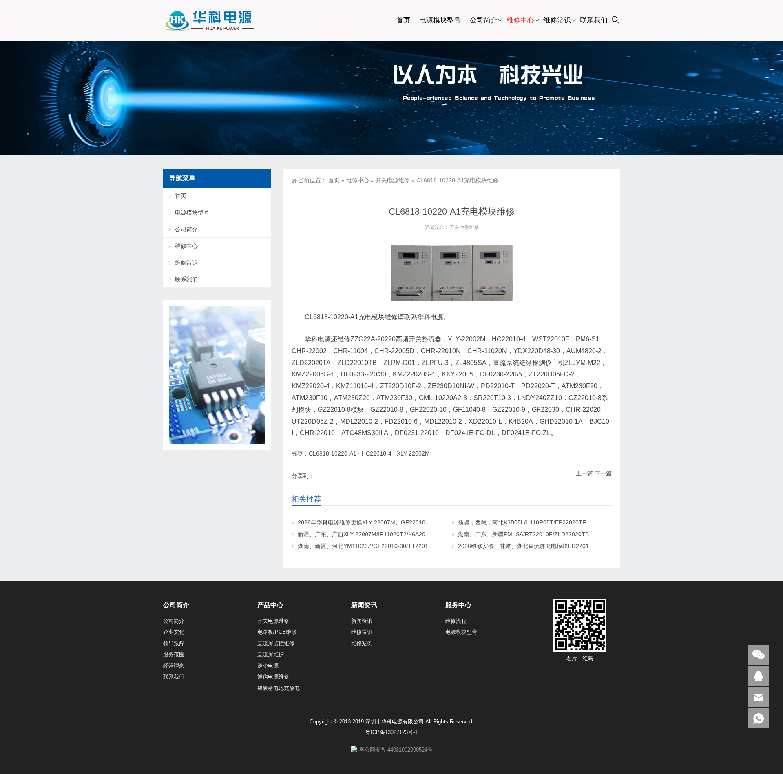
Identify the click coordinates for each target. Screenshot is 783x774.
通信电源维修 (273, 677)
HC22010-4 (377, 453)
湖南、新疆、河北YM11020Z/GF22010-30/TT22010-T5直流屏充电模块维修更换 (400, 546)
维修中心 (520, 20)
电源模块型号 (440, 20)
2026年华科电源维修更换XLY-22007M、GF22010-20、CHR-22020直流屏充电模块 (404, 522)
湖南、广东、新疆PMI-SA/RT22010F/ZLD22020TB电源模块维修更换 (546, 534)
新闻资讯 (361, 621)
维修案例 (361, 643)
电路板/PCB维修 (276, 632)
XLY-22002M (413, 453)
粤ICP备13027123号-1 (391, 732)
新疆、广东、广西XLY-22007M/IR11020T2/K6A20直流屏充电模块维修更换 (393, 534)
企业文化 (173, 632)
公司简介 (484, 20)
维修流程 (456, 621)
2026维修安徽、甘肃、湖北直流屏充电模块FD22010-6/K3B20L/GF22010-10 (556, 546)
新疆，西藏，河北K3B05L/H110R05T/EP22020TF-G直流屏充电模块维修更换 (556, 522)
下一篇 (603, 473)
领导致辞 (173, 643)
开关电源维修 (393, 180)
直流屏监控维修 (275, 643)
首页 (403, 20)
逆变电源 (268, 666)
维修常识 (557, 20)
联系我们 (594, 20)
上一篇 (584, 473)
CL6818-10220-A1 (332, 453)
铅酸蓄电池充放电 (278, 688)
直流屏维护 (270, 654)
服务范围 (173, 654)
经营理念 (173, 666)
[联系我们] (758, 676)
